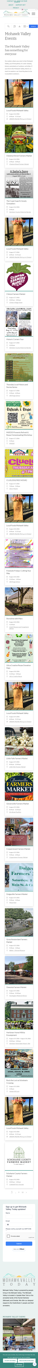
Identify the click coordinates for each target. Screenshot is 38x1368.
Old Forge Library (14, 395)
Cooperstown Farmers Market (18, 849)
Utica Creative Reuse (15, 676)
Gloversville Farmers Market (17, 803)
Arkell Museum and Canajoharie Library (19, 627)
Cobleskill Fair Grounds (16, 1184)
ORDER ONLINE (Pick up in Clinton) (20, 119)
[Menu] (32, 14)
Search (33, 26)
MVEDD (11, 443)
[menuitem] (17, 2)
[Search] (28, 14)
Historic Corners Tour (15, 339)
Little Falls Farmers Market (17, 758)
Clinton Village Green (15, 302)
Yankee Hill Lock (14, 1091)
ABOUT (10, 5)
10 (22, 1192)
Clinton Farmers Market (15, 294)
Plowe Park (12, 902)
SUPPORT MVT (21, 5)
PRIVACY (16, 8)
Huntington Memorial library (18, 996)
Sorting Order (19, 26)
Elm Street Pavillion (15, 812)
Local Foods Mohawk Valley (17, 110)
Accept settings (10, 1360)
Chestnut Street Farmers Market (19, 156)
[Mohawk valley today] (16, 14)
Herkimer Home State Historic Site (19, 1043)
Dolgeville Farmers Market (16, 894)
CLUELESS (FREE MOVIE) (16, 480)
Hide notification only (26, 1360)
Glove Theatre (13, 488)
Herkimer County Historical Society (20, 212)
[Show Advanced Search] (14, 26)
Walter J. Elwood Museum (17, 950)
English (25, 9)
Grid (24, 26)
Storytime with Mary (14, 618)
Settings (19, 1365)
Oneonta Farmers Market (16, 987)
